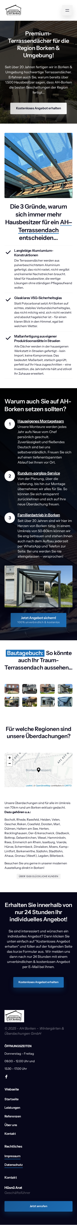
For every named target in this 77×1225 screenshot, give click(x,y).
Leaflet (29, 785)
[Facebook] (7, 1077)
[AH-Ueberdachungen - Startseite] (14, 10)
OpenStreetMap (43, 785)
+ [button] (9, 757)
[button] (38, 770)
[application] (38, 770)
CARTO (68, 785)
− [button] (9, 763)
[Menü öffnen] (67, 10)
